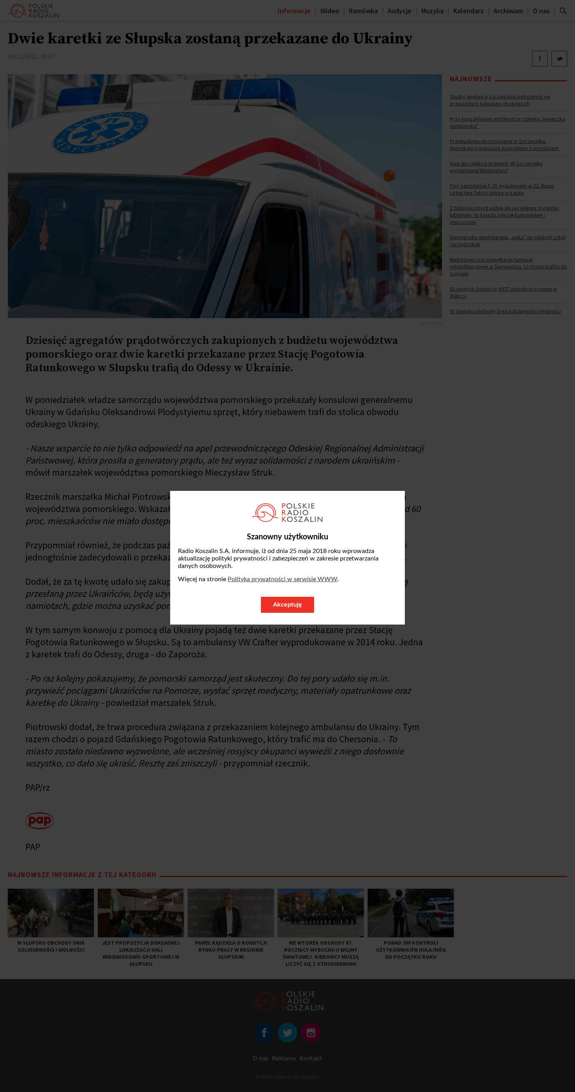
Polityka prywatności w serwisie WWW (282, 579)
